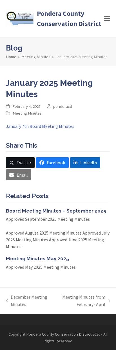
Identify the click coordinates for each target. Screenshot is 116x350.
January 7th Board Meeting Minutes (40, 126)
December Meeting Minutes (27, 301)
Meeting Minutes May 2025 (37, 258)
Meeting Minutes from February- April (79, 301)
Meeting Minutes (27, 113)
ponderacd (62, 106)
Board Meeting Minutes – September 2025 (56, 211)
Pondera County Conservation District (69, 18)
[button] (107, 18)
